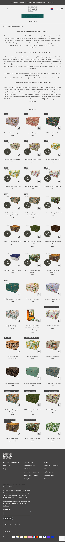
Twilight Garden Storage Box (12, 299)
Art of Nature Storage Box (32, 438)
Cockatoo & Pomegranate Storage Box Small (12, 214)
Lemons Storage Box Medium (12, 186)
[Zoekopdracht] (7, 9)
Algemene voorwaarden (31, 475)
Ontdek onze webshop (32, 16)
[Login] (57, 9)
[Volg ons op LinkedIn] (19, 524)
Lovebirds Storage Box (32, 133)
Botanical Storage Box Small (12, 160)
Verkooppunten (48, 472)
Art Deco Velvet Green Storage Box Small (32, 243)
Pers (45, 469)
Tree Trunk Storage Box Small (12, 242)
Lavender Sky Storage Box (52, 299)
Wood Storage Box (12, 356)
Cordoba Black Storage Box (12, 383)
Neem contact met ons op (51, 465)
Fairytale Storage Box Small (32, 186)
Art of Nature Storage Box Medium (32, 271)
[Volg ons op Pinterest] (15, 524)
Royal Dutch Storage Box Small (12, 270)
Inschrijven (8, 518)
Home (4, 26)
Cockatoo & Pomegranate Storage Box (12, 411)
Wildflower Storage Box (52, 133)
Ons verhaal (6, 465)
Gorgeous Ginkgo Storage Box (32, 383)
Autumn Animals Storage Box (12, 133)
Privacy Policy (28, 479)
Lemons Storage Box (32, 356)
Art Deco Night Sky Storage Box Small (52, 243)
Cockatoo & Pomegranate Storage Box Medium (32, 214)
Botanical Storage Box (52, 410)
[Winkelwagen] (61, 9)
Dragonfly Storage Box (12, 326)
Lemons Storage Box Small (52, 160)
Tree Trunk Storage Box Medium (52, 271)
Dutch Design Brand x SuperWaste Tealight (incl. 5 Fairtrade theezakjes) (32, 328)
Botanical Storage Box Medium (32, 160)
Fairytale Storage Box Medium (52, 186)
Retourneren (27, 469)
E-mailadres (7, 509)
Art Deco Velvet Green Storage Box (32, 411)
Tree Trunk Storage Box (12, 438)
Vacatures (47, 479)
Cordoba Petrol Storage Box (53, 383)
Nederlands (7, 532)
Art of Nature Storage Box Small (53, 213)
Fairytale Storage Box (53, 326)
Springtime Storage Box (52, 356)
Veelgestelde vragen (29, 465)
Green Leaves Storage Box (52, 438)
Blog (4, 469)
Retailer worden (49, 475)
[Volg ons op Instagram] (5, 524)
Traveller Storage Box (32, 299)
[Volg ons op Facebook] (10, 524)
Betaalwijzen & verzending (31, 472)
